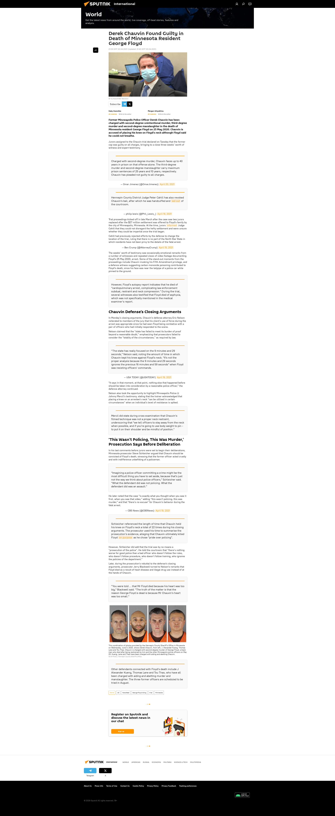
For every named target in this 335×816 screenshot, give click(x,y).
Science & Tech (181, 762)
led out (176, 200)
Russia (146, 762)
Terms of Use (111, 786)
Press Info (99, 786)
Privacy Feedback (169, 786)
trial (150, 693)
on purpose (125, 537)
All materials (113, 114)
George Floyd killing (139, 693)
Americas (136, 762)
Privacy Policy (152, 786)
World (112, 693)
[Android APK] (242, 795)
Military (167, 762)
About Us (88, 786)
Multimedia (195, 762)
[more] (95, 50)
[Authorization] (236, 4)
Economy (156, 762)
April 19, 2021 (164, 213)
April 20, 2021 (167, 184)
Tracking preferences (188, 786)
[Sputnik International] (98, 7)
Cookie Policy (138, 786)
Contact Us (125, 786)
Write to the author (125, 114)
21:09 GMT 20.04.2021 (118, 49)
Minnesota (159, 693)
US (118, 693)
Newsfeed (125, 693)
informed (172, 225)
